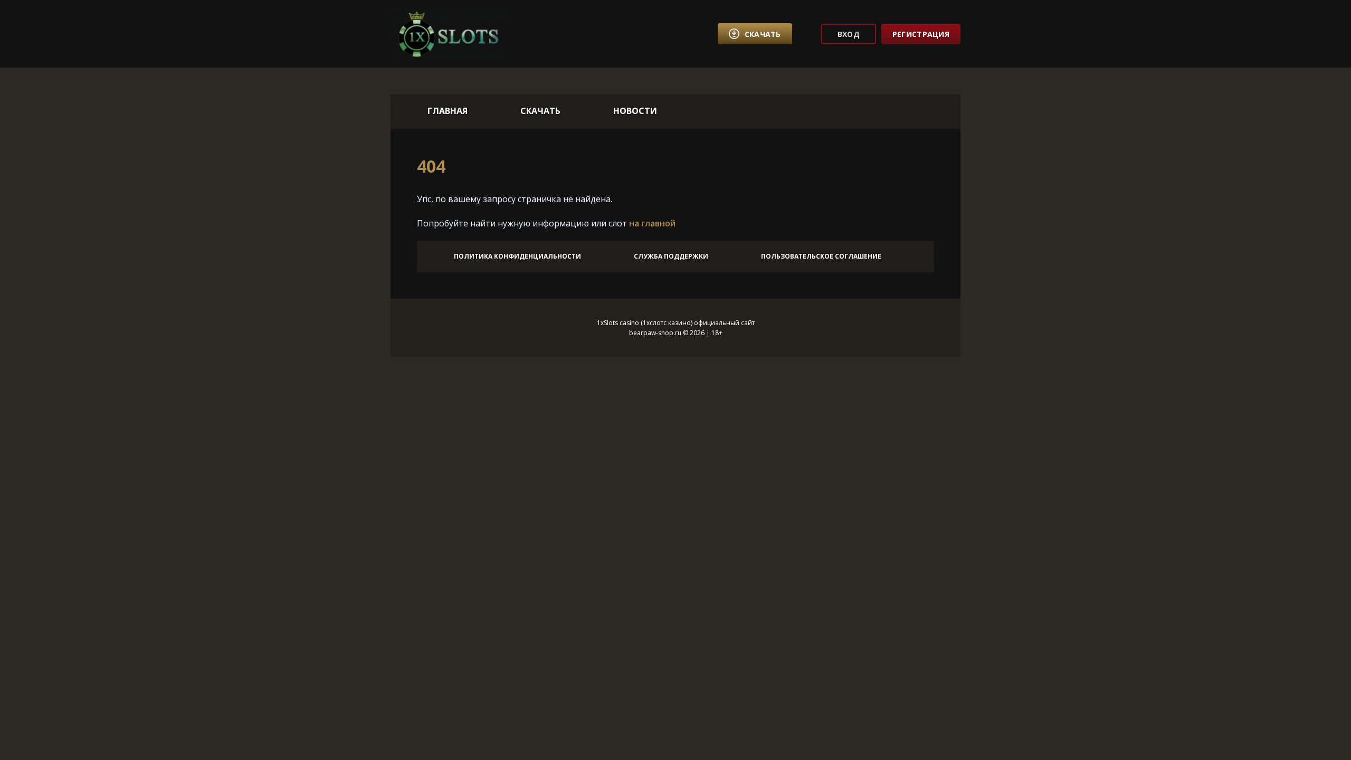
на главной (652, 223)
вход (849, 34)
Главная (447, 111)
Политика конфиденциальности (517, 256)
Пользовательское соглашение (821, 256)
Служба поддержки (671, 256)
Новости (635, 111)
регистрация (920, 34)
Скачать (540, 111)
